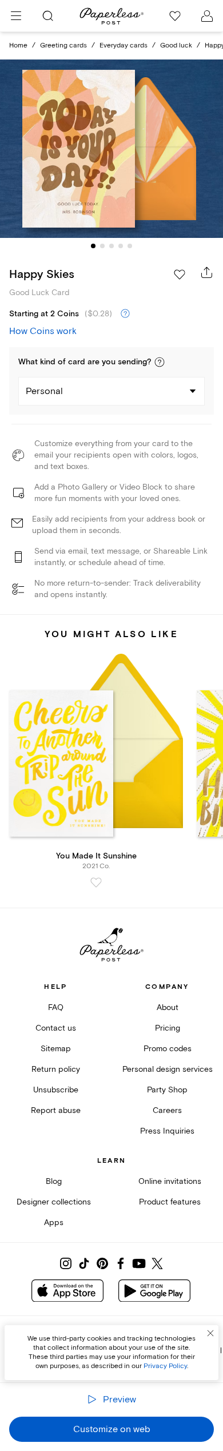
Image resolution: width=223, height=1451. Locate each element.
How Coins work (43, 331)
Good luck (176, 45)
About (167, 1007)
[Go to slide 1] (93, 246)
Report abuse (56, 1110)
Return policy (55, 1069)
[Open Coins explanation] (125, 314)
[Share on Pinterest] (102, 1263)
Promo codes (168, 1049)
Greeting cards (63, 45)
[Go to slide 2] (102, 246)
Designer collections (54, 1202)
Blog (54, 1181)
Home (18, 45)
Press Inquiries (167, 1131)
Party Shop (167, 1090)
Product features (170, 1202)
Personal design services (167, 1069)
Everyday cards (123, 45)
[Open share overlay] (207, 272)
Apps (53, 1222)
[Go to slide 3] (111, 246)
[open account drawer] (207, 16)
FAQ (55, 1007)
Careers (167, 1110)
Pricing (167, 1028)
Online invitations (169, 1181)
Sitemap (56, 1049)
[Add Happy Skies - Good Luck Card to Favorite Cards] (179, 274)
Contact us (55, 1028)
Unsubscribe (55, 1090)
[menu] (16, 16)
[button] (159, 362)
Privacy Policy (165, 1366)
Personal (44, 391)
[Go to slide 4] (120, 246)
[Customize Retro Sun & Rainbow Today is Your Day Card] (111, 149)
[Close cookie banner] (210, 1333)
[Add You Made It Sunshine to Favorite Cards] (96, 882)
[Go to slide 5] (130, 246)
